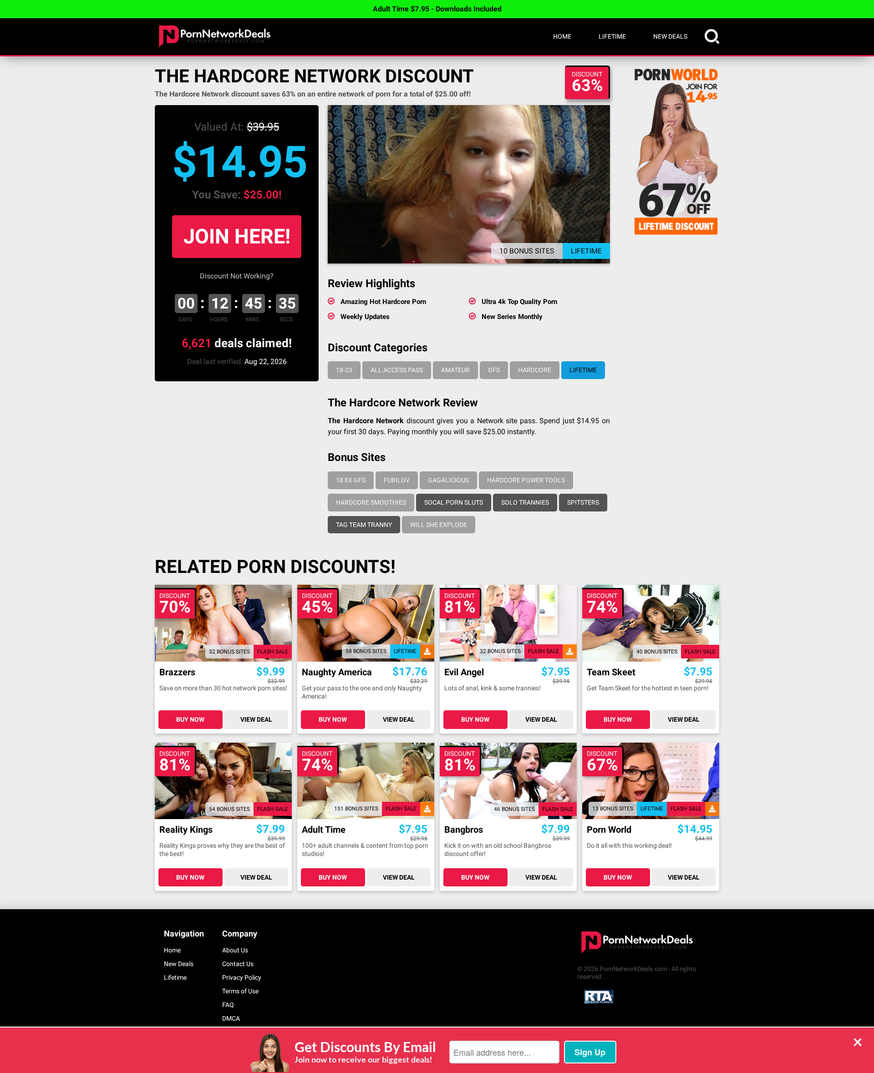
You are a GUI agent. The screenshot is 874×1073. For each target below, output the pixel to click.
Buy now (190, 719)
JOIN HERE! (236, 236)
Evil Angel (464, 672)
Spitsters (583, 502)
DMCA (231, 1018)
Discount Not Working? (237, 276)
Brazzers (177, 672)
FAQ (228, 1004)
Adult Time (324, 830)
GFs (494, 370)
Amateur (455, 370)
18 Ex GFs (351, 480)
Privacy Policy (241, 977)
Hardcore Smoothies (371, 502)
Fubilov (397, 480)
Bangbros (463, 830)
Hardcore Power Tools (526, 480)
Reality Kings (186, 830)
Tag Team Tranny (364, 524)
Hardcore (534, 370)
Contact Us (238, 963)
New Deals (670, 36)
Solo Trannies (525, 502)
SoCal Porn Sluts (453, 502)
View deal (256, 719)
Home (562, 36)
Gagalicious (448, 480)
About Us (235, 950)
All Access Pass (397, 370)
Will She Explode (438, 524)
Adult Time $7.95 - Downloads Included (437, 9)
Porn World (609, 830)
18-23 (344, 370)
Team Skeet (611, 672)
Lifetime (612, 36)
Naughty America (337, 672)
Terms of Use (240, 991)
